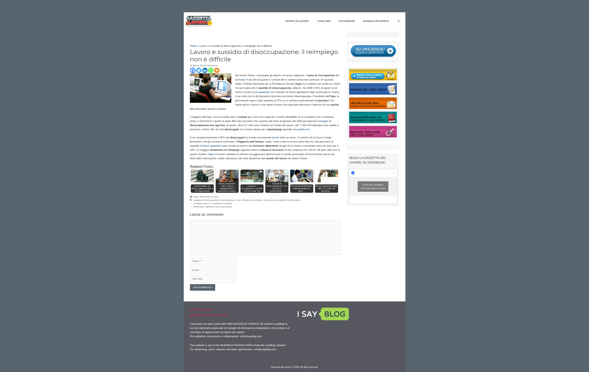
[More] (216, 70)
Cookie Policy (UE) (201, 309)
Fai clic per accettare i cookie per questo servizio (373, 186)
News (196, 196)
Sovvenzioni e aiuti (209, 196)
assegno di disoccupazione (206, 200)
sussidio (282, 200)
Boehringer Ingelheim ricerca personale (212, 206)
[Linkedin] (205, 70)
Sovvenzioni (347, 21)
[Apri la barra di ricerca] (398, 21)
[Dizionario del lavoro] (373, 122)
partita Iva (303, 129)
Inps (211, 154)
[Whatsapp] (211, 70)
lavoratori (240, 79)
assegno (323, 121)
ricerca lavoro (270, 200)
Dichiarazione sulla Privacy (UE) (208, 315)
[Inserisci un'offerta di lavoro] (373, 57)
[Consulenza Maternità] (373, 136)
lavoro (275, 137)
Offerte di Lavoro (297, 21)
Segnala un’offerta (376, 21)
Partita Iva (247, 200)
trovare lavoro (294, 200)
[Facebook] (193, 70)
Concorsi (323, 21)
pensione (258, 200)
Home (193, 45)
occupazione (262, 92)
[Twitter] (199, 70)
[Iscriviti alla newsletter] (373, 79)
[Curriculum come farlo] (373, 93)
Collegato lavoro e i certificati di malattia (212, 203)
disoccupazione (212, 145)
